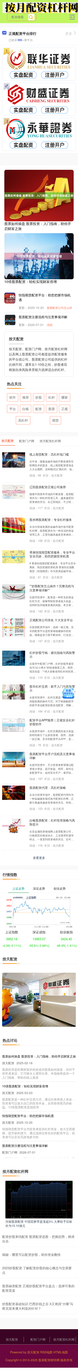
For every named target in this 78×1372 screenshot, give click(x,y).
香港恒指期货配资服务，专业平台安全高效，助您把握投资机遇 (52, 554)
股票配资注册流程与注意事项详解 (43, 317)
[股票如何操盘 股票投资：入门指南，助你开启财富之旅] (39, 195)
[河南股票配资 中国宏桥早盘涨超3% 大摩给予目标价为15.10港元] (39, 1199)
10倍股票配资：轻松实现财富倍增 (30, 281)
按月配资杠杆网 (64, 1339)
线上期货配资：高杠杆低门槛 (49, 454)
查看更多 (39, 857)
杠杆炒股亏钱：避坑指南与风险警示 (52, 654)
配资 (38, 408)
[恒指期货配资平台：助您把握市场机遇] (13, 298)
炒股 (38, 397)
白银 (25, 408)
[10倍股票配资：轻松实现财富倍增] (39, 256)
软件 (12, 397)
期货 (55, 420)
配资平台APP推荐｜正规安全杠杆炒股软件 (52, 722)
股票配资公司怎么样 (59, 308)
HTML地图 (60, 1352)
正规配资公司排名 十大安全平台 (51, 620)
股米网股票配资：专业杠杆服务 (50, 519)
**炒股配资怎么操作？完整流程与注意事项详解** (51, 588)
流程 (49, 325)
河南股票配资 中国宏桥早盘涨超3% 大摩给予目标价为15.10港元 (38, 1223)
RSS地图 (46, 1352)
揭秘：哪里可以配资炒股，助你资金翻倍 (31, 1254)
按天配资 (12, 1339)
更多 (68, 33)
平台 (12, 408)
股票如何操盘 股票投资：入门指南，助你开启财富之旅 (37, 226)
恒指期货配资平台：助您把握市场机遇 (28, 1116)
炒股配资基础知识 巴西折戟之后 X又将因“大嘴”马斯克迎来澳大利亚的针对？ (37, 1306)
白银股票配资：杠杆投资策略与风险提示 (52, 822)
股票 (51, 408)
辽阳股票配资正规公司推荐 (47, 487)
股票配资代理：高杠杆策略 (47, 787)
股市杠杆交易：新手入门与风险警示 (52, 688)
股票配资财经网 (49, 1360)
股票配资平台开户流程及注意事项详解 (52, 756)
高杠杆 (23, 420)
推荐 (25, 397)
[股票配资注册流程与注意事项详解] (13, 320)
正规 (64, 408)
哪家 (64, 397)
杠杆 (51, 397)
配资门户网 (38, 1339)
